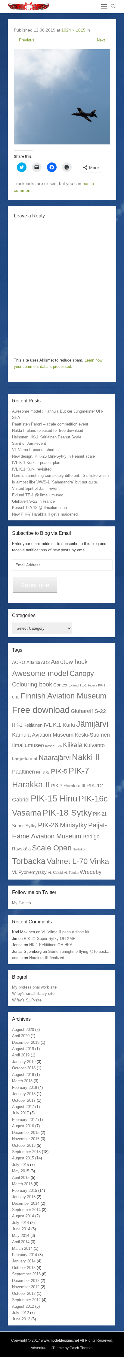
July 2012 (20, 1312)
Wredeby (90, 872)
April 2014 (20, 1242)
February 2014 (24, 1254)
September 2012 (26, 1300)
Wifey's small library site (33, 993)
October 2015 (24, 1145)
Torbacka (28, 861)
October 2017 (24, 1100)
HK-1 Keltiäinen (27, 725)
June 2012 (21, 1319)
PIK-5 (59, 771)
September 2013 (26, 1274)
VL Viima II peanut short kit (36, 449)
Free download (41, 710)
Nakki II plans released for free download (47, 430)
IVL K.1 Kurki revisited (31, 469)
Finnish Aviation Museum (63, 695)
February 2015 (24, 1190)
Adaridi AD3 (38, 662)
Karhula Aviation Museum (42, 735)
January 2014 (24, 1261)
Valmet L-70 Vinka (78, 861)
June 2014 (21, 1229)
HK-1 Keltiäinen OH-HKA (51, 945)
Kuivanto (94, 745)
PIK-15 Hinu (54, 798)
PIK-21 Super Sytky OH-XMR (50, 938)
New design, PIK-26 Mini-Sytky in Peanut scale (53, 456)
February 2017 (24, 1119)
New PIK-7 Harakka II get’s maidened (45, 514)
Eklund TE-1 (78, 685)
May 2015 (20, 1171)
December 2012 (25, 1280)
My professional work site (34, 987)
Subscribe (34, 585)
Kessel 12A (53, 746)
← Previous (24, 40)
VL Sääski (55, 872)
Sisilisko (79, 849)
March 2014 (22, 1248)
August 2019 (23, 1049)
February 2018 (24, 1087)
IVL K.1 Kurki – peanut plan (36, 462)
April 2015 (20, 1177)
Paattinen (23, 772)
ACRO (18, 662)
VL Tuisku (71, 872)
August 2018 (23, 1074)
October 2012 (24, 1293)
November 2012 (25, 1287)
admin (17, 958)
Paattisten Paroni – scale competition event (50, 424)
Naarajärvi (55, 757)
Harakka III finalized (46, 958)
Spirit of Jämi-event (29, 443)
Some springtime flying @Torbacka (78, 951)
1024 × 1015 (73, 30)
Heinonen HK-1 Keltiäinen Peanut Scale (46, 437)
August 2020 (23, 1029)
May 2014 (20, 1235)
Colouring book (32, 684)
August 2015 (23, 1158)
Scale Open (52, 848)
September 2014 (26, 1209)
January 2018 (24, 1094)
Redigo (91, 837)
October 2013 (24, 1267)
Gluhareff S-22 (88, 711)
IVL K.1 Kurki (59, 725)
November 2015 (25, 1139)
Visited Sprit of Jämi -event (36, 488)
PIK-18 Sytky (67, 812)
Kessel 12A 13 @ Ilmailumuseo (39, 507)
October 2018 (24, 1068)
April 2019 (20, 1055)
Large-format (24, 758)
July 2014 (20, 1222)
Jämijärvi (92, 723)
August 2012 (23, 1306)
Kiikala (72, 745)
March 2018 (22, 1081)
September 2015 (26, 1152)
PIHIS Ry (43, 772)
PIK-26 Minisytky (62, 825)
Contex (60, 684)
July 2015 (20, 1164)
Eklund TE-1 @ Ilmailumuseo (37, 495)
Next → (103, 40)
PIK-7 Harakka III (68, 785)
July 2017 (20, 1113)
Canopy (82, 673)
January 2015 (24, 1197)
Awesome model (40, 673)
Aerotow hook (69, 662)
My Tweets (21, 903)
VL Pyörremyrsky (29, 872)
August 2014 (23, 1216)
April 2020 (20, 1036)
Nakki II (86, 757)
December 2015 (25, 1132)
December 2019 (25, 1042)
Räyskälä (21, 848)
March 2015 (22, 1184)
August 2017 (23, 1106)
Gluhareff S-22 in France (33, 501)
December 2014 (25, 1203)
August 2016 (23, 1126)
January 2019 (24, 1061)
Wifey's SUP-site (27, 1000)
